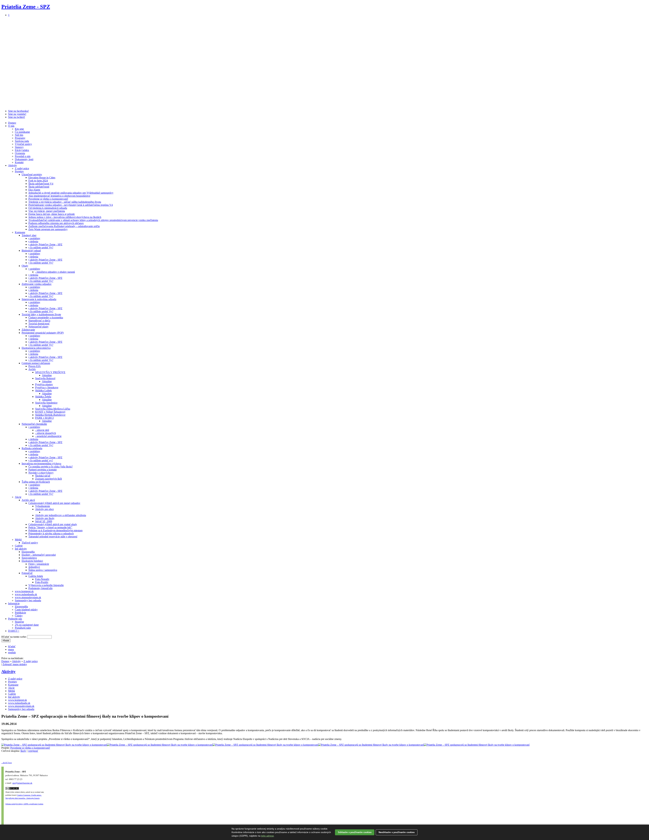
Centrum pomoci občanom (36, 363)
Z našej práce (22, 168)
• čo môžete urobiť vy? (40, 460)
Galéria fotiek (35, 576)
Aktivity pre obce (44, 509)
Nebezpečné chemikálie (34, 424)
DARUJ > (13, 630)
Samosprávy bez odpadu (28, 600)
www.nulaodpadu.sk (26, 594)
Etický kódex (22, 150)
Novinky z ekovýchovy (41, 472)
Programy (20, 138)
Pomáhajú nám (23, 627)
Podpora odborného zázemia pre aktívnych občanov (56, 223)
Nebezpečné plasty (38, 326)
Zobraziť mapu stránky (15, 664)
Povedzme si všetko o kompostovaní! (48, 198)
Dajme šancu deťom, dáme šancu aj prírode (51, 214)
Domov (12, 122)
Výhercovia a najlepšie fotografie (46, 585)
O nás (11, 125)
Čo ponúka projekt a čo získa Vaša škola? (50, 466)
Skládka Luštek (43, 390)
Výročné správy (23, 144)
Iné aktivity (21, 548)
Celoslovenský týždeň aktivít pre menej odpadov (54, 503)
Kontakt (19, 162)
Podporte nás (15, 618)
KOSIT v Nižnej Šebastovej (50, 411)
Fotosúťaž (27, 573)
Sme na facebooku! (18, 111)
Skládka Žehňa (43, 396)
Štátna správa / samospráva (42, 570)
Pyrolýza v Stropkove (46, 387)
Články (19, 615)
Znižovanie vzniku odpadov (37, 284)
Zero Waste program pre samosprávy (48, 229)
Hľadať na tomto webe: (14, 636)
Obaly (25, 265)
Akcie (18, 497)
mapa (11, 649)
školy (23, 750)
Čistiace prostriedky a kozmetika (45, 317)
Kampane (20, 232)
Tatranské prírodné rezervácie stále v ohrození (52, 536)
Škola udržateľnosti (38, 186)
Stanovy (19, 147)
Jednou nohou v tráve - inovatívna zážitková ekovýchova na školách (64, 217)
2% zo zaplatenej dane (27, 624)
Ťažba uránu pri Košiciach (36, 481)
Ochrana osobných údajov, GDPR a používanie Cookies (24, 804)
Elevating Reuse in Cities (41, 177)
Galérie (19, 545)
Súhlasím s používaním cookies (354, 832)
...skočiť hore (6, 763)
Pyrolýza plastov (44, 384)
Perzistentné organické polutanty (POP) (43, 332)
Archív (32, 369)
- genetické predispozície (48, 436)
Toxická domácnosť (39, 323)
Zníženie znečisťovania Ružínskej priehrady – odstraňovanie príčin (64, 226)
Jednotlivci (34, 567)
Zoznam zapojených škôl (48, 478)
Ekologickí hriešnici (32, 560)
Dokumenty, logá (24, 159)
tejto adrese (267, 835)
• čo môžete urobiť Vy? (40, 247)
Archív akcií (28, 500)
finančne (19, 621)
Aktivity (12, 165)
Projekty (19, 171)
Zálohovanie (28, 329)
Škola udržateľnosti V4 (40, 183)
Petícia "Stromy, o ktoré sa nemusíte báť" (50, 527)
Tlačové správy (30, 542)
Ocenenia (20, 153)
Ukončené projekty (32, 174)
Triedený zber (29, 235)
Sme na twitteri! (16, 117)
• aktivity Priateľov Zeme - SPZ (45, 244)
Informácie (14, 603)
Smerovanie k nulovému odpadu (39, 299)
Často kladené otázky (26, 609)
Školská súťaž (42, 475)
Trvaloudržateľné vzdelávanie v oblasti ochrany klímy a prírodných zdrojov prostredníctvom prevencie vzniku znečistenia (93, 220)
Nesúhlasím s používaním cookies (397, 832)
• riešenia (33, 241)
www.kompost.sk (24, 591)
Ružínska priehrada (32, 448)
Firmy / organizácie (38, 563)
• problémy (34, 238)
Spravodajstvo (29, 557)
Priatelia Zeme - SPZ (25, 7)
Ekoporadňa (28, 551)
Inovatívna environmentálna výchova (41, 463)
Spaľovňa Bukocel (45, 378)
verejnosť (33, 750)
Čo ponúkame (22, 131)
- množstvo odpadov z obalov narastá (55, 271)
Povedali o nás (22, 156)
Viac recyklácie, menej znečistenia (46, 211)
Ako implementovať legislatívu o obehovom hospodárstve (59, 195)
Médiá (18, 539)
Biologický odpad (31, 250)
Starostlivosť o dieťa (39, 320)
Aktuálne (47, 375)
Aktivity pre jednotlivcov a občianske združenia (60, 515)
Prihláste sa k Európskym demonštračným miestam (55, 530)
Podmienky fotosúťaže (40, 588)
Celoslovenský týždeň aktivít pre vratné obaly (52, 524)
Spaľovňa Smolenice (46, 402)
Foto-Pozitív (41, 582)
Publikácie (20, 612)
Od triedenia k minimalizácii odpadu (47, 208)
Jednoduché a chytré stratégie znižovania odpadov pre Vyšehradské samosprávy (70, 192)
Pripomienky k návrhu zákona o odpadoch (51, 533)
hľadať (12, 646)
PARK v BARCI (44, 417)
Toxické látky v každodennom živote (41, 314)
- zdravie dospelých (45, 433)
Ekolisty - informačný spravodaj (39, 554)
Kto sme (19, 128)
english (12, 652)
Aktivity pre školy (44, 518)
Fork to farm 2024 (38, 180)
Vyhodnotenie (42, 506)
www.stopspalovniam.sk (28, 597)
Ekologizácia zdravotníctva (36, 347)
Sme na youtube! (17, 114)
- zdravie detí (42, 430)
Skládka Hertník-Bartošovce (50, 414)
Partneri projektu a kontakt (42, 469)
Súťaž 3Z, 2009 (43, 521)
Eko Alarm (34, 189)
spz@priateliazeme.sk (22, 783)
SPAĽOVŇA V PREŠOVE (50, 372)
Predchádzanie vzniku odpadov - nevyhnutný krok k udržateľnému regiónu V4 (70, 204)
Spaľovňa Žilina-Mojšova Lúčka (52, 408)
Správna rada (22, 141)
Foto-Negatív (42, 579)
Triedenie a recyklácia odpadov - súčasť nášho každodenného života (64, 201)
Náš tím (19, 135)
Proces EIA (34, 366)
